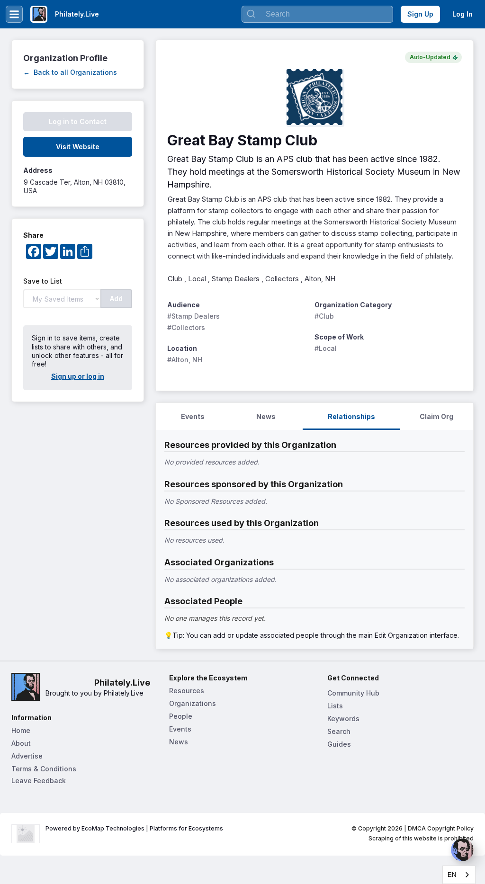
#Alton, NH (184, 360)
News (178, 742)
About (21, 743)
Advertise (27, 756)
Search (338, 731)
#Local (325, 348)
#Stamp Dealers (193, 316)
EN (452, 874)
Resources (186, 691)
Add (116, 299)
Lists (335, 706)
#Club (324, 316)
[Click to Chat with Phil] (462, 850)
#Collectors (186, 327)
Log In (462, 14)
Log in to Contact (78, 121)
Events (180, 729)
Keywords (343, 718)
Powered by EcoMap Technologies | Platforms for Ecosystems (134, 828)
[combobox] (459, 875)
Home (20, 730)
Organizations (192, 703)
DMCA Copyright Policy (441, 828)
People (180, 716)
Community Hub (353, 693)
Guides (339, 744)
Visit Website (77, 147)
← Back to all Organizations (70, 72)
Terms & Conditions (43, 769)
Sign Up (420, 14)
